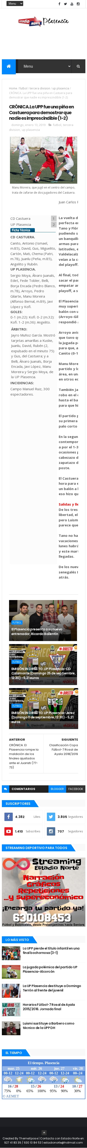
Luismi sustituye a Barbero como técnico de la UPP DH (48, 1025)
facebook (75, 789)
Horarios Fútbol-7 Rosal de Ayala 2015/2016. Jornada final (49, 1007)
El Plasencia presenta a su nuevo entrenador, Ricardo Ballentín (36, 631)
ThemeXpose (28, 1138)
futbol (23, 88)
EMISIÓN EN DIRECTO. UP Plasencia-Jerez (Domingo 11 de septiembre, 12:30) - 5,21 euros (43, 717)
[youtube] (71, 4)
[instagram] (78, 4)
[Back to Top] (44, 1132)
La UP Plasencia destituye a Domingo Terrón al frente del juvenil (52, 988)
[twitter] (65, 4)
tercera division (40, 88)
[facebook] (59, 4)
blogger (57, 789)
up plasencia (60, 88)
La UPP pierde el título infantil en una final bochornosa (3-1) (51, 950)
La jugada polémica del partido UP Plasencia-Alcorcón (50, 969)
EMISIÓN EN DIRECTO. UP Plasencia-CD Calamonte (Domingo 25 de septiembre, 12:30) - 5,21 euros (43, 673)
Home (13, 88)
